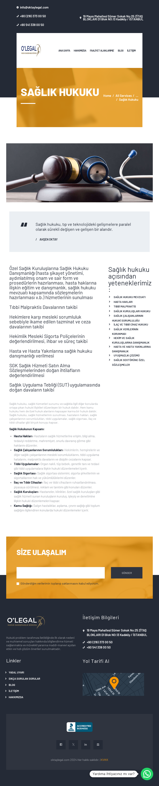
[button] (147, 774)
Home (107, 95)
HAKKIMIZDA (16, 697)
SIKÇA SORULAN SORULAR (24, 678)
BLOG (12, 685)
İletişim (14, 691)
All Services (124, 95)
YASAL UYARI (16, 672)
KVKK (104, 759)
